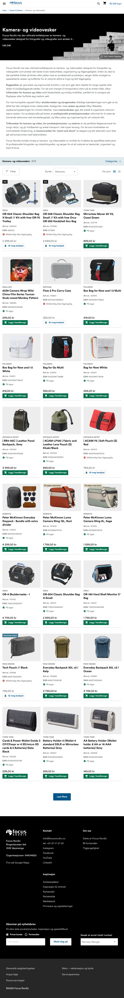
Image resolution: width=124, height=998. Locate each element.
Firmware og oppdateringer (58, 906)
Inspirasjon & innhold (54, 886)
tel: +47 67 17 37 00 (53, 843)
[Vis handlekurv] (104, 3)
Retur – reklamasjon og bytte (77, 968)
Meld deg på (61, 942)
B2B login (117, 3)
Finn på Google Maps (17, 862)
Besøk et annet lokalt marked (96, 935)
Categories (111, 161)
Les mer (6, 45)
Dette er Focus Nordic (95, 838)
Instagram (48, 848)
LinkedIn (47, 862)
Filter (13, 171)
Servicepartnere (70, 974)
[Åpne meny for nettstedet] (6, 3)
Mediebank (49, 901)
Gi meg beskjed (15, 246)
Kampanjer (49, 891)
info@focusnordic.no (54, 838)
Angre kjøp (12, 974)
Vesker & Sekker (16, 10)
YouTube (47, 857)
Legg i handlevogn (98, 246)
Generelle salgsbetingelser (20, 968)
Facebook (48, 853)
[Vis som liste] (119, 171)
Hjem (4, 10)
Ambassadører (51, 882)
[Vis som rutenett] (114, 171)
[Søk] (98, 3)
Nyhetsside (49, 896)
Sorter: (48, 171)
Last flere (62, 797)
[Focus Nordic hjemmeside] (16, 3)
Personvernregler (15, 980)
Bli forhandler (90, 843)
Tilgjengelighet (91, 848)
